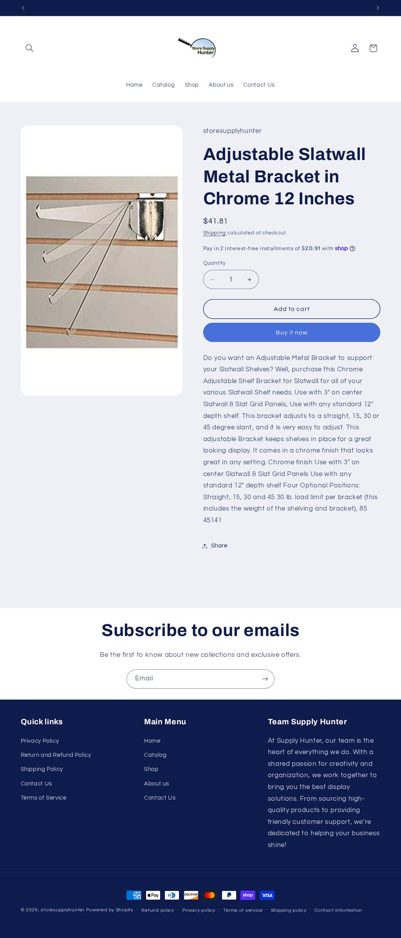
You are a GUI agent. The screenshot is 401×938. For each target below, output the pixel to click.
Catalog (155, 755)
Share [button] (219, 546)
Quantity (214, 263)
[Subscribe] (265, 679)
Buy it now (292, 332)
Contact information (338, 910)
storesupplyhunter (63, 910)
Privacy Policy (40, 741)
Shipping (214, 233)
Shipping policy (289, 910)
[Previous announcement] (23, 8)
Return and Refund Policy (56, 755)
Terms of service (243, 910)
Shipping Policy (42, 769)
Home (152, 741)
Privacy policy (198, 910)
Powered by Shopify (110, 910)
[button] (30, 48)
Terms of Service (44, 798)
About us (156, 784)
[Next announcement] (378, 8)
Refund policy (157, 910)
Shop (151, 769)
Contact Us (36, 784)
